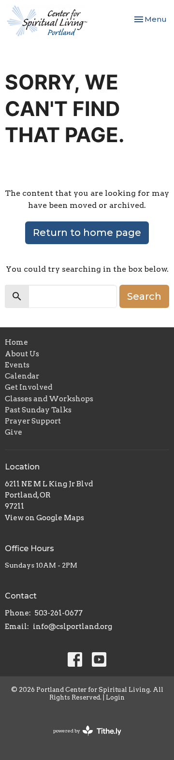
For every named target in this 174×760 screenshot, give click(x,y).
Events (17, 365)
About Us (22, 354)
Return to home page (87, 232)
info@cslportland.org (72, 626)
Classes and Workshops (49, 399)
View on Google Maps (44, 517)
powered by (82, 739)
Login (115, 697)
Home (16, 342)
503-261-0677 (59, 613)
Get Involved (28, 387)
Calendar (22, 376)
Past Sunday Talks (38, 410)
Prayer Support (33, 421)
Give (13, 432)
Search (144, 296)
